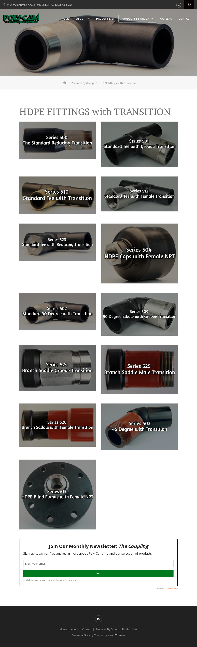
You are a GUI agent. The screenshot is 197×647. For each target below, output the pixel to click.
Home (65, 18)
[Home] (65, 83)
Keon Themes (116, 635)
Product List (105, 18)
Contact (185, 18)
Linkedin (178, 5)
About (80, 18)
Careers (166, 18)
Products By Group (135, 18)
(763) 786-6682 (63, 5)
